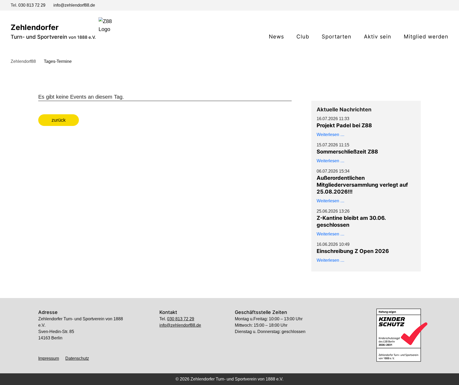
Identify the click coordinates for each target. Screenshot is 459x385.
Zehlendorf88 (23, 61)
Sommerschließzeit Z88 (347, 151)
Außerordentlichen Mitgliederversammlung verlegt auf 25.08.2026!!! (362, 185)
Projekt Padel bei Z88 (344, 125)
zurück (59, 120)
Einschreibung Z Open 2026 (353, 251)
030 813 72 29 (31, 5)
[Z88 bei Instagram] (436, 6)
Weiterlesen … (331, 134)
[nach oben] (229, 374)
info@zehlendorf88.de (74, 5)
